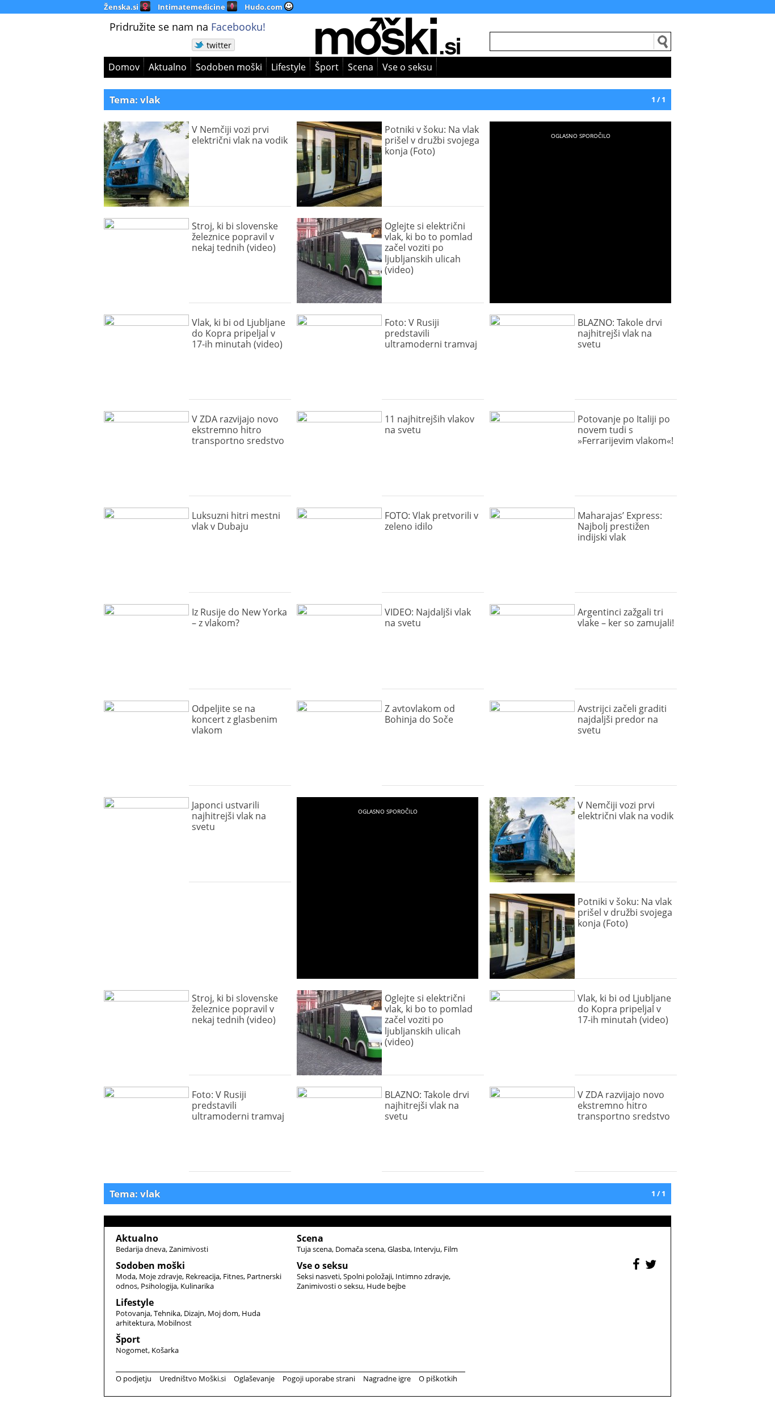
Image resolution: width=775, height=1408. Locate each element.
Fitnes (233, 1276)
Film (451, 1249)
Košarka (165, 1350)
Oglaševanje (254, 1378)
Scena (360, 67)
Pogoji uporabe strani (319, 1378)
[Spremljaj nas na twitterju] (652, 1265)
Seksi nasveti (318, 1276)
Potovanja (133, 1313)
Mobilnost (174, 1323)
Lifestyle (288, 67)
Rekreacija (203, 1276)
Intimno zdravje (422, 1276)
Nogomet (132, 1350)
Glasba (398, 1249)
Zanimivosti (188, 1249)
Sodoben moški (229, 67)
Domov (124, 67)
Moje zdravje (160, 1276)
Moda (126, 1276)
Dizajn (194, 1313)
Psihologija (159, 1286)
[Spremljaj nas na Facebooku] (638, 1265)
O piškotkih (438, 1378)
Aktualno (168, 67)
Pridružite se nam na (187, 26)
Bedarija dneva (141, 1249)
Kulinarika (197, 1286)
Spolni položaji (367, 1276)
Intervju (427, 1249)
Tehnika (167, 1313)
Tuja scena (314, 1249)
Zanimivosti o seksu (330, 1286)
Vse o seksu (407, 67)
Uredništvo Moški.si (192, 1378)
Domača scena (359, 1249)
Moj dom (223, 1313)
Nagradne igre (387, 1378)
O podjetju (133, 1378)
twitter (219, 45)
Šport (327, 67)
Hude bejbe (386, 1286)
